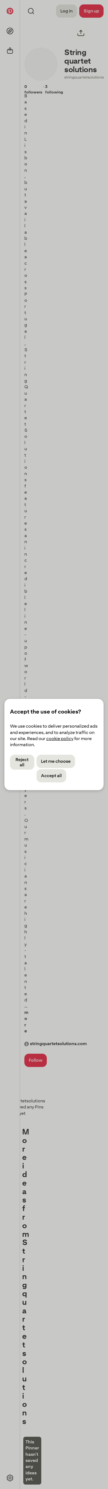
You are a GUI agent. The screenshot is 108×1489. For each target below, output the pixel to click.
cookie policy (59, 738)
